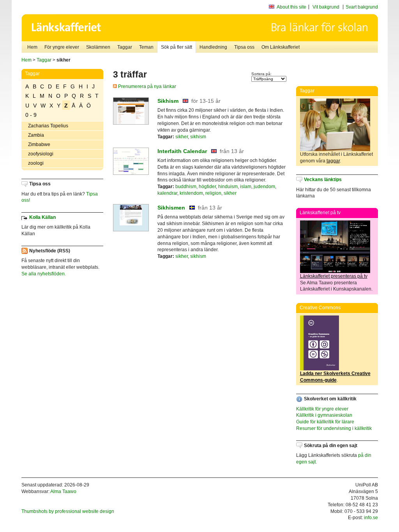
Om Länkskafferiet (280, 47)
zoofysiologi (40, 154)
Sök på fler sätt (176, 47)
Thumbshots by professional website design (67, 511)
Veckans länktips (323, 179)
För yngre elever (61, 47)
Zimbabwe (39, 144)
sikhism (198, 136)
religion (213, 193)
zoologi (36, 163)
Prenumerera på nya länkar (146, 86)
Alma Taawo (63, 491)
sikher (181, 136)
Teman (146, 47)
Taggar (124, 47)
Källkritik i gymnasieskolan (324, 415)
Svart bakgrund (362, 7)
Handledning (213, 47)
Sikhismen (171, 207)
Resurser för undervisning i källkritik (334, 428)
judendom (264, 186)
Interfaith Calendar (182, 151)
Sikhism (167, 101)
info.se (371, 517)
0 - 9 (31, 115)
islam (245, 186)
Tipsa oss (244, 47)
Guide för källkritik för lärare (325, 422)
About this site (291, 7)
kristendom (191, 193)
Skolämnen (98, 47)
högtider (207, 186)
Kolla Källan (42, 217)
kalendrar (167, 193)
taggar (333, 161)
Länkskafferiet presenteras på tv (333, 276)
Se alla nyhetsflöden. (43, 274)
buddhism (185, 186)
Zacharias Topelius (48, 126)
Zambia (36, 135)
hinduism (228, 186)
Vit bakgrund (325, 7)
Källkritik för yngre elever (322, 409)
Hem (32, 47)
